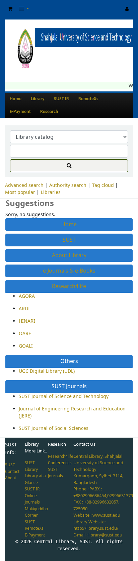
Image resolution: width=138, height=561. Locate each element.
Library (38, 99)
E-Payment (20, 111)
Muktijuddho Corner (36, 512)
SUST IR (61, 99)
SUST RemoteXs (34, 525)
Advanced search (24, 185)
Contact (12, 472)
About (10, 478)
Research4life (69, 286)
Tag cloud (103, 185)
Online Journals (32, 499)
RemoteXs (88, 99)
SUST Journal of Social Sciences (53, 428)
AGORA (27, 296)
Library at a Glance (35, 479)
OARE (25, 333)
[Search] (69, 165)
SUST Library (31, 466)
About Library (69, 255)
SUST (69, 240)
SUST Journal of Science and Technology (64, 396)
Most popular (20, 192)
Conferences (60, 463)
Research (49, 111)
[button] (10, 9)
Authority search (67, 185)
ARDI (24, 308)
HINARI (27, 321)
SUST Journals (69, 387)
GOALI (26, 346)
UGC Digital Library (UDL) (47, 371)
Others (69, 361)
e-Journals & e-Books (69, 271)
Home (15, 99)
